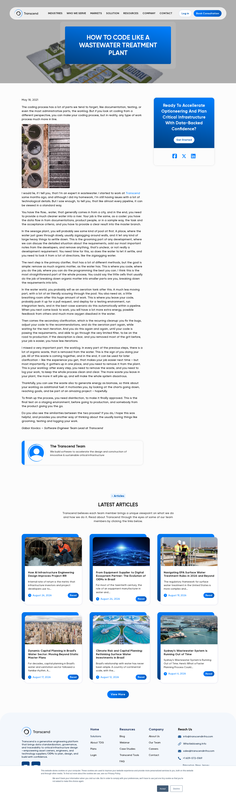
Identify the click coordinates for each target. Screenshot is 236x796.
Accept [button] (163, 788)
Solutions (95, 736)
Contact (166, 13)
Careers (153, 748)
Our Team (155, 742)
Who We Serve (76, 13)
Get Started (184, 139)
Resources (130, 13)
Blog (122, 736)
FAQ (122, 761)
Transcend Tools (129, 755)
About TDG (97, 742)
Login (93, 755)
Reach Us (185, 729)
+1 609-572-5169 (192, 758)
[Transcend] (36, 732)
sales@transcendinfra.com (198, 750)
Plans (93, 748)
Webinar (125, 742)
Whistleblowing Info (194, 743)
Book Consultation (207, 13)
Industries (55, 13)
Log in (185, 13)
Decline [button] (176, 788)
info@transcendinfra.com (198, 736)
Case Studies (127, 748)
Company (149, 13)
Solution (112, 13)
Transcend (133, 193)
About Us (154, 736)
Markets (96, 13)
